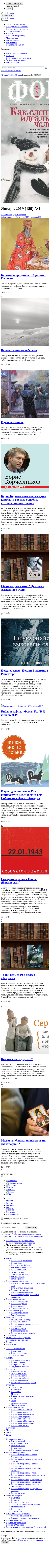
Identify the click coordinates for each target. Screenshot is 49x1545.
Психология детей (19, 1322)
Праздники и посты (14, 1439)
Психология (11, 1369)
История (9, 1358)
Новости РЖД (12, 1344)
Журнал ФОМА (8, 75)
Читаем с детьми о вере (16, 60)
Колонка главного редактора (18, 1338)
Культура (10, 1385)
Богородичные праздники (22, 1292)
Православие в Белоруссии (22, 1414)
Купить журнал (19, 215)
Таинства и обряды (14, 1495)
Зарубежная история (20, 1367)
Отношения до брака (20, 1378)
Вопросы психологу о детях (23, 1333)
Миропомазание (18, 1507)
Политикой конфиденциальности (28, 1236)
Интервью (10, 1428)
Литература (16, 1389)
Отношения (11, 1335)
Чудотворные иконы (20, 1308)
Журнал (18, 75)
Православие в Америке (21, 1410)
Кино (13, 1398)
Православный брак (19, 1380)
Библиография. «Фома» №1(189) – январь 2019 (21, 217)
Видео (8, 1435)
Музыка (14, 1394)
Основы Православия (15, 24)
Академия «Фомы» (14, 31)
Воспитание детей (14, 1317)
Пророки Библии (18, 1270)
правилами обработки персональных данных (20, 1234)
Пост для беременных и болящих (25, 1450)
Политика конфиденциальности (20, 1241)
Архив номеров (12, 1214)
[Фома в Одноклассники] (14, 1183)
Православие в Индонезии (22, 1423)
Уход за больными (19, 1373)
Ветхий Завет (17, 1263)
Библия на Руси (17, 1276)
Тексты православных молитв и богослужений (26, 1527)
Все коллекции (12, 62)
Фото (8, 1432)
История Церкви (18, 1362)
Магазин (9, 1201)
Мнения (9, 1430)
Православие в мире (14, 1407)
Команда (9, 1207)
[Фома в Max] (9, 1194)
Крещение (15, 1498)
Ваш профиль (12, 6)
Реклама (9, 1203)
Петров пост (16, 1448)
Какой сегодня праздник (16, 53)
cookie (29, 1245)
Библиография (17, 1279)
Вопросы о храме (18, 1493)
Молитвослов (12, 38)
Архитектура (16, 1387)
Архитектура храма (19, 1313)
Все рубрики (11, 42)
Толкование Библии (19, 1274)
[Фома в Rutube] (10, 1192)
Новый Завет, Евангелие (21, 1261)
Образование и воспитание (17, 1340)
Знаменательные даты (20, 1360)
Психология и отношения (17, 29)
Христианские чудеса (20, 1353)
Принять (5, 1543)
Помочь (10, 13)
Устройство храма (18, 1315)
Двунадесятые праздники (22, 1288)
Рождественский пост (20, 1441)
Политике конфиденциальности (32, 1540)
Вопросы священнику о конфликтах (26, 1480)
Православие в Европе (21, 1419)
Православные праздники (17, 1281)
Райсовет (10, 56)
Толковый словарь (19, 1403)
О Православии (17, 1355)
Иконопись (16, 1392)
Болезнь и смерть (18, 1371)
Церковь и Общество (15, 1525)
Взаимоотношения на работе (23, 1383)
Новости (9, 33)
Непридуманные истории (17, 27)
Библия (9, 1258)
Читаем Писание (18, 1272)
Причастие (15, 1500)
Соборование (16, 1509)
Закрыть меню (7, 15)
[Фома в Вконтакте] (11, 1181)
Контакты (10, 1205)
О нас (8, 1198)
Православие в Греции (21, 1416)
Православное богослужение (18, 58)
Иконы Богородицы (19, 1301)
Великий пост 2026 (19, 1443)
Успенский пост (18, 1446)
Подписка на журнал (15, 45)
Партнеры (10, 1212)
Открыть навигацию (14, 3)
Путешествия (11, 1342)
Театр (13, 1401)
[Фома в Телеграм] (11, 1185)
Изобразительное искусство (23, 1396)
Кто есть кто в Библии (20, 1265)
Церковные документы (16, 1523)
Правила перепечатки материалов (20, 1243)
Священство (16, 1511)
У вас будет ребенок (19, 1331)
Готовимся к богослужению (18, 1513)
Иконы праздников (19, 1304)
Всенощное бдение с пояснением (25, 1518)
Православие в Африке (21, 1412)
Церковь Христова (14, 1520)
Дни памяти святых (19, 1290)
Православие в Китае (20, 1425)
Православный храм (14, 1310)
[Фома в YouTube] (10, 1190)
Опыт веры (16, 1351)
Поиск (9, 9)
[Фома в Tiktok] (9, 1187)
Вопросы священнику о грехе (24, 1473)
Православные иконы (15, 1299)
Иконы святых (17, 1306)
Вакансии (10, 1210)
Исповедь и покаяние (20, 1502)
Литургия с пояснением (21, 1516)
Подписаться (6, 215)
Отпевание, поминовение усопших (26, 1504)
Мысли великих (18, 1405)
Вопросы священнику (15, 36)
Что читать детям (18, 1328)
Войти (18, 71)
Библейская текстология (21, 1267)
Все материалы (12, 40)
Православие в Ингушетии (22, 1421)
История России (18, 1364)
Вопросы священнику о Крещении (26, 1482)
